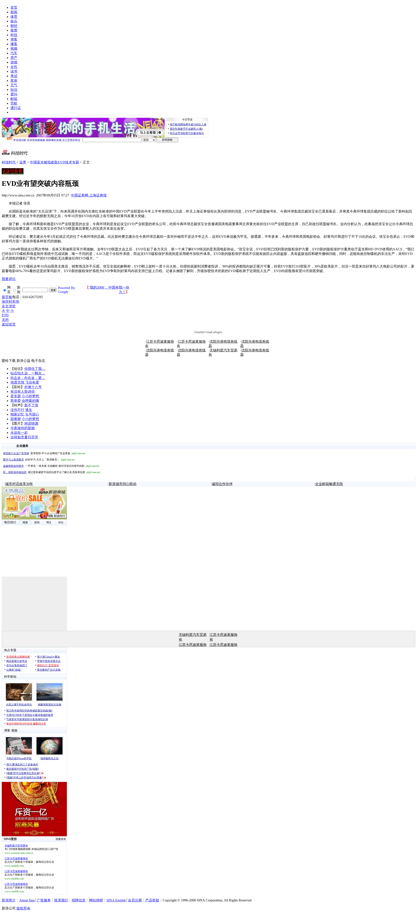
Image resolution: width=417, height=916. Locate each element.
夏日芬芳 (31, 437)
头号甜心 (32, 414)
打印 (5, 315)
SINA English (116, 900)
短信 (13, 89)
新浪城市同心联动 (122, 484)
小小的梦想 (30, 396)
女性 (13, 67)
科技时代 (9, 162)
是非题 (15, 396)
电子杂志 (38, 360)
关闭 (5, 320)
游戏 (13, 62)
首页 (13, 7)
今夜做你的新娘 (22, 428)
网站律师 (96, 900)
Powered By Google (66, 290)
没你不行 (17, 410)
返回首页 (9, 324)
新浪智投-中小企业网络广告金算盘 (44, 453)
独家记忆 (17, 414)
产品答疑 (152, 900)
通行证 (15, 108)
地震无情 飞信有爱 (24, 382)
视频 (13, 48)
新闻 (13, 12)
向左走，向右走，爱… (27, 378)
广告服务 (44, 900)
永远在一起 (19, 432)
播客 (13, 44)
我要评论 (9, 279)
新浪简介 (9, 900)
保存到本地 (10, 301)
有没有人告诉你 (22, 391)
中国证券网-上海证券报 (89, 195)
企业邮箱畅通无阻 (329, 484)
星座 (13, 80)
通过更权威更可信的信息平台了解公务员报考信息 (51, 472)
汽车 (13, 53)
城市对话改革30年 (19, 484)
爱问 (13, 94)
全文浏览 (9, 306)
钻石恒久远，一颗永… (27, 373)
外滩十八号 (33, 387)
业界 (22, 162)
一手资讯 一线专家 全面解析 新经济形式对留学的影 (51, 465)
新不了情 (31, 405)
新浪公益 (23, 360)
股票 (13, 30)
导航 (13, 103)
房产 (13, 58)
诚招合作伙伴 (222, 484)
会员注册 (135, 900)
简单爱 (15, 400)
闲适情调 (31, 423)
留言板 (7, 297)
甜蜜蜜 (15, 419)
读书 (13, 71)
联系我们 (61, 900)
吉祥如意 (17, 437)
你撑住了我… (34, 369)
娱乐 (13, 21)
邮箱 (13, 99)
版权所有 (23, 908)
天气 (13, 85)
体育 (13, 16)
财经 (13, 26)
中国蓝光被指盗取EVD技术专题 (54, 162)
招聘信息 (79, 900)
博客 (13, 39)
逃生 (28, 410)
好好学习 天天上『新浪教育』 (38, 459)
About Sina (27, 900)
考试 (13, 76)
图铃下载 (9, 360)
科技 (13, 35)
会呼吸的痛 (30, 400)
